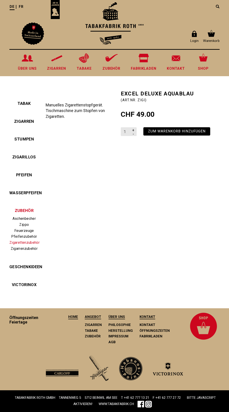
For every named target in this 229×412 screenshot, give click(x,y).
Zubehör (24, 210)
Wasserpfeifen (24, 192)
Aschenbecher (24, 218)
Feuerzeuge (24, 231)
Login (194, 41)
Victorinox (24, 284)
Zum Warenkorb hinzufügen (176, 131)
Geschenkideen (24, 266)
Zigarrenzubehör (24, 248)
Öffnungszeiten (155, 331)
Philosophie (119, 325)
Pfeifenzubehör (24, 236)
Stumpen (24, 139)
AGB (112, 342)
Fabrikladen (151, 336)
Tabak (24, 103)
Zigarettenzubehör (24, 242)
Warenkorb (211, 41)
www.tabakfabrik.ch (116, 404)
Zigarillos (24, 157)
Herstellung (120, 331)
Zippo (24, 224)
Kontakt (147, 325)
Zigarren (24, 121)
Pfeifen (24, 175)
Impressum (118, 336)
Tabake (91, 331)
